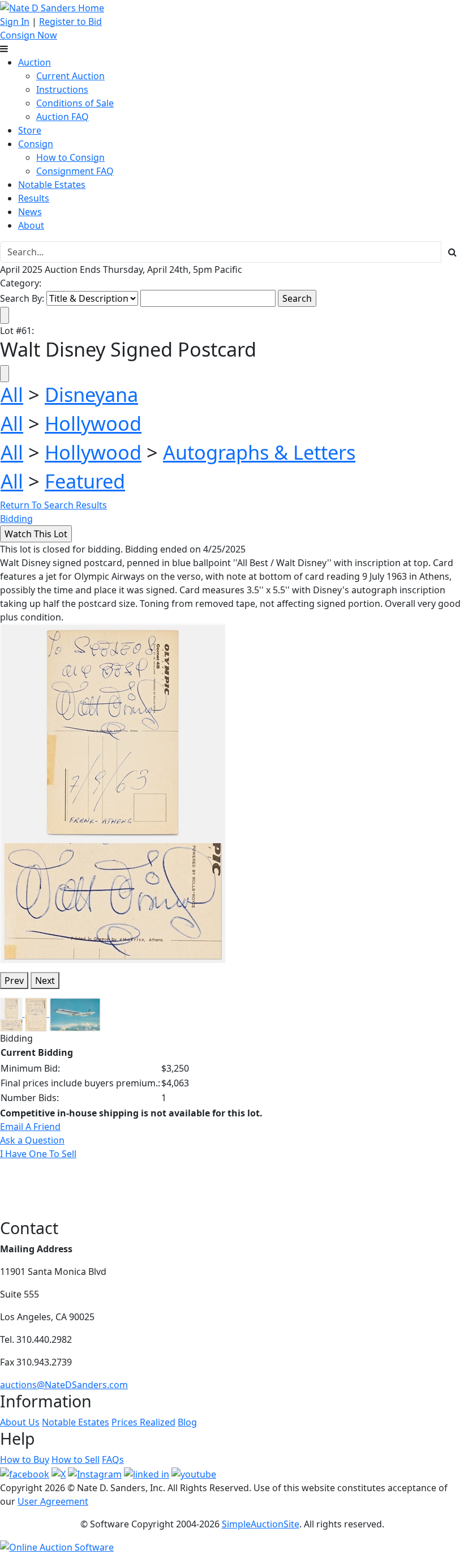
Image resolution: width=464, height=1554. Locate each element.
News (30, 212)
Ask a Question (32, 1140)
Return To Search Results (53, 505)
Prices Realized (143, 1422)
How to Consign (70, 157)
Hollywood (93, 423)
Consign (35, 144)
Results (33, 198)
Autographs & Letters (259, 452)
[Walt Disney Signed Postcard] (113, 792)
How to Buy (24, 1459)
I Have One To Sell (38, 1154)
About (31, 225)
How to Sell (75, 1459)
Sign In (14, 21)
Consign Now (28, 35)
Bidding (16, 518)
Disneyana (91, 394)
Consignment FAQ (75, 171)
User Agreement (53, 1501)
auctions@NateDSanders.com (64, 1385)
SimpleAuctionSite (260, 1524)
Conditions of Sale (75, 103)
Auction (34, 62)
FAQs (113, 1459)
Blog (187, 1422)
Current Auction (70, 76)
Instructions (62, 89)
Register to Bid (70, 21)
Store (29, 130)
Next (45, 980)
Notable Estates (51, 184)
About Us (20, 1422)
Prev (14, 980)
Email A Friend (30, 1126)
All (12, 394)
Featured (85, 481)
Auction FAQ (62, 116)
